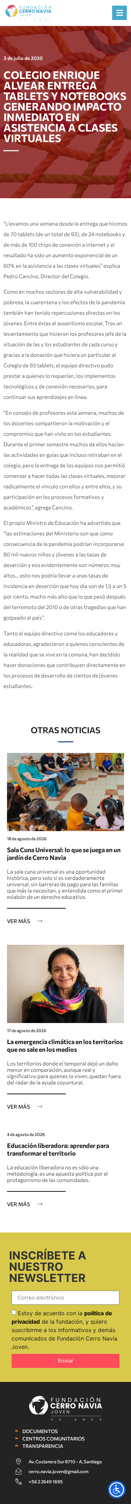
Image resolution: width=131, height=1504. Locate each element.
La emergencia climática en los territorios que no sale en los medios (65, 1045)
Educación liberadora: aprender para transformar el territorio (58, 1149)
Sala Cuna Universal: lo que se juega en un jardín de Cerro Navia (64, 853)
